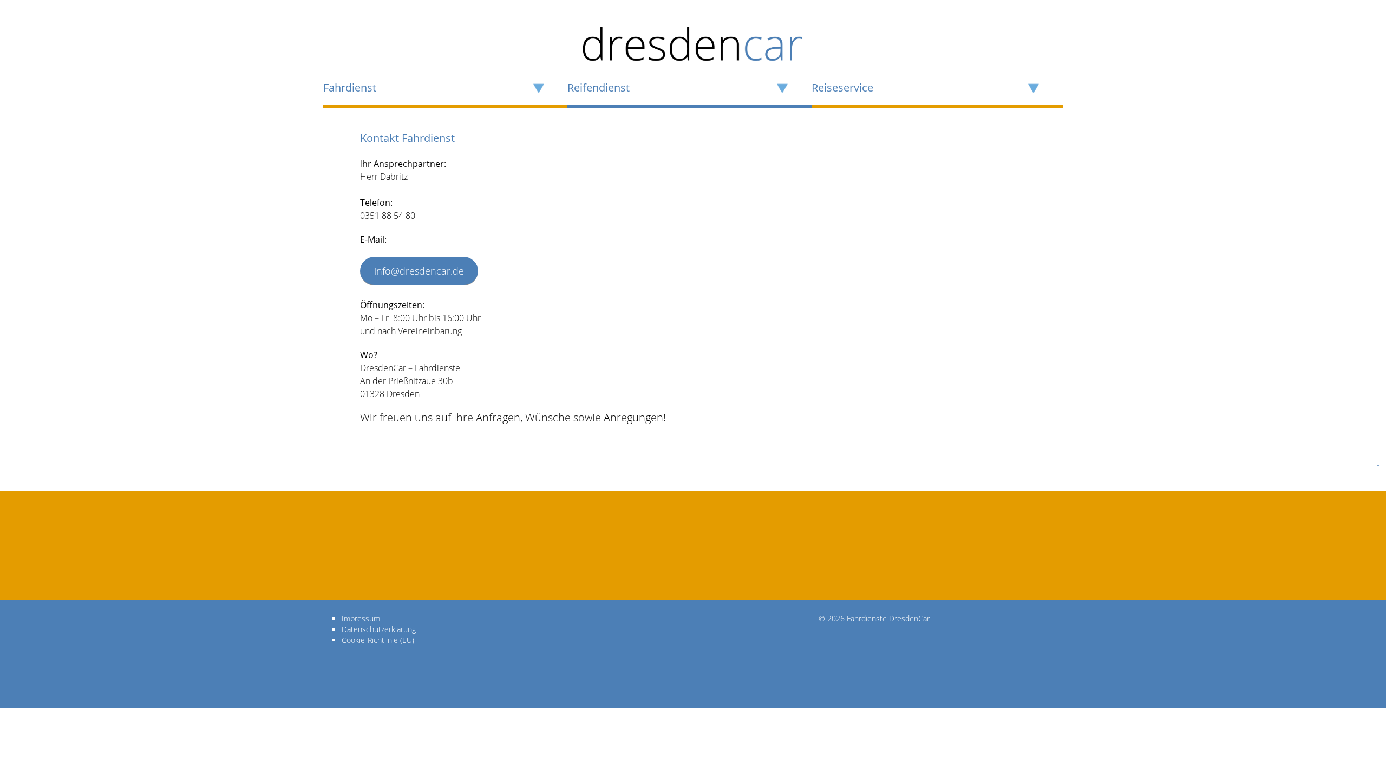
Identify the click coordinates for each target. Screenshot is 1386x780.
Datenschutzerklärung (379, 629)
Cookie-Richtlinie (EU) (378, 640)
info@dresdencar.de (419, 270)
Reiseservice (842, 87)
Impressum (361, 618)
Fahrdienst (349, 87)
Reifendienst (598, 87)
